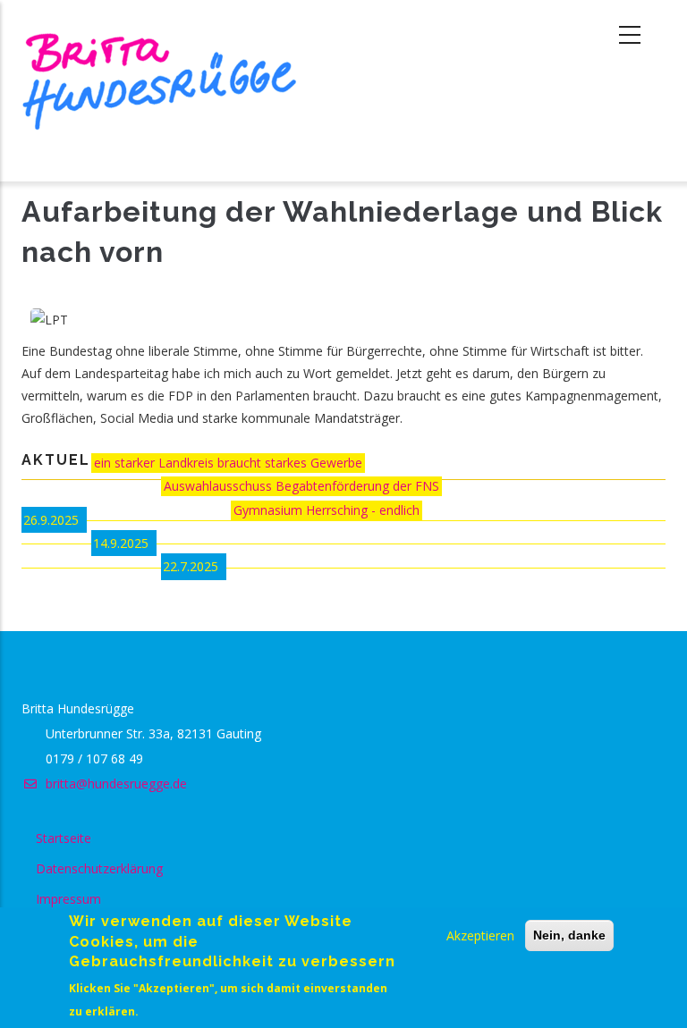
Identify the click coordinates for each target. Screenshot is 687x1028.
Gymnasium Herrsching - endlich (326, 509)
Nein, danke (569, 935)
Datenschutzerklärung (99, 868)
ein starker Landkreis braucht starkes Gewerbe (228, 462)
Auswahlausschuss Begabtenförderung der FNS (301, 485)
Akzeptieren (480, 935)
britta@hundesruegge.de (114, 783)
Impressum (68, 898)
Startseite (63, 838)
